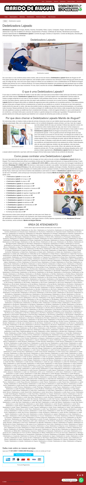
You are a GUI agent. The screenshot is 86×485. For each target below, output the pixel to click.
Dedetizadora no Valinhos (65, 427)
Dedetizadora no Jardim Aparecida (39, 345)
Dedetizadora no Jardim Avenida (36, 346)
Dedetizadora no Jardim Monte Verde (27, 378)
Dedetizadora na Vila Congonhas (66, 281)
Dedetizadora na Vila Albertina (73, 267)
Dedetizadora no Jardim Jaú (21, 372)
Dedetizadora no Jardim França (36, 365)
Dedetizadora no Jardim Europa (35, 363)
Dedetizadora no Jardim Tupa (41, 409)
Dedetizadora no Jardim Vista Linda (19, 414)
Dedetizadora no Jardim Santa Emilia (22, 392)
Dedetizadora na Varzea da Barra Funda (37, 267)
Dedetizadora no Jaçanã (46, 340)
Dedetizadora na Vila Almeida (47, 269)
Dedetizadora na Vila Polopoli (73, 313)
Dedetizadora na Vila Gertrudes (11, 292)
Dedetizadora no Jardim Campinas (70, 350)
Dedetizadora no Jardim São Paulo (12, 402)
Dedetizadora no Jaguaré (61, 340)
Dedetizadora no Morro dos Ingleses (19, 416)
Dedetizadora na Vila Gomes (28, 292)
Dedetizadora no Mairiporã (45, 439)
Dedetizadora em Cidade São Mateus (13, 255)
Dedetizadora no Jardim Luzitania (15, 373)
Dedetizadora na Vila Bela (49, 274)
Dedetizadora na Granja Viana (60, 257)
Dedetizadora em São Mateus (65, 242)
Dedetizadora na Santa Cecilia (12, 265)
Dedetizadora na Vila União (41, 326)
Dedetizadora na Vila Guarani (65, 292)
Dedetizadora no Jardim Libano (54, 372)
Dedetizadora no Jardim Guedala (53, 367)
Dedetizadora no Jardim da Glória (23, 356)
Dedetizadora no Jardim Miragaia (23, 360)
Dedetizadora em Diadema (66, 422)
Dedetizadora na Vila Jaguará (47, 297)
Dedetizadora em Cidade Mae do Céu (30, 254)
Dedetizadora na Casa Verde (40, 250)
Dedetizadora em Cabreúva (60, 439)
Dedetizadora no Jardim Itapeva (47, 370)
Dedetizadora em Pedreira (17, 238)
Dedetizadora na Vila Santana (19, 319)
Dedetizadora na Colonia (68, 255)
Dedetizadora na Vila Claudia (54, 279)
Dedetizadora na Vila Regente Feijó (34, 316)
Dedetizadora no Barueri (51, 422)
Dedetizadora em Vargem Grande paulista (33, 427)
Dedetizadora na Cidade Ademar (58, 250)
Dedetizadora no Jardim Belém (13, 348)
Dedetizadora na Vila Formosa (24, 291)
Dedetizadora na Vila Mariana (57, 301)
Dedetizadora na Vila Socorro (67, 323)
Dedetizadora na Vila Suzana (49, 324)
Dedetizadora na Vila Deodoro (66, 284)
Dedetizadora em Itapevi (48, 436)
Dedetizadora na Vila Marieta (61, 260)
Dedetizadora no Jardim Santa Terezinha (61, 395)
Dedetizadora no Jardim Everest (53, 363)
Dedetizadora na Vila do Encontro (37, 286)
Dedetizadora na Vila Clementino (30, 281)
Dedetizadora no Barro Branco (42, 329)
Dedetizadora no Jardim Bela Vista (73, 346)
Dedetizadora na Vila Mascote (12, 269)
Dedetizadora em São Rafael (25, 243)
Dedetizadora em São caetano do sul (27, 424)
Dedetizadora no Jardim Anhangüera (19, 345)
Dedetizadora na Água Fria (16, 247)
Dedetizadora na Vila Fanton (49, 289)
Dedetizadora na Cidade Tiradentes (33, 255)
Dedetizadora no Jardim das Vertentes (64, 360)
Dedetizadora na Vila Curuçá (56, 282)
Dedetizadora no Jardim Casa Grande (20, 353)
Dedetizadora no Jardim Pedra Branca (58, 383)
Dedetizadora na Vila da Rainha (73, 282)
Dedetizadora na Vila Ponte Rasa (29, 314)
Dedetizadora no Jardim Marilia (73, 375)
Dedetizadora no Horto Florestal (20, 338)
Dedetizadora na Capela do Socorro (22, 250)
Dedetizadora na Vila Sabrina (26, 318)
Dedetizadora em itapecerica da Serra (71, 429)
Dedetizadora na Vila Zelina (72, 326)
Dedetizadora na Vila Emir (63, 287)
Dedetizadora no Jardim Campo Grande (36, 351)
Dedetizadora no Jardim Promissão (15, 389)
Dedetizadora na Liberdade (40, 259)
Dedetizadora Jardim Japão (30, 421)
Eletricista (56, 1)
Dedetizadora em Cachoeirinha (46, 230)
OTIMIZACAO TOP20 (77, 481)
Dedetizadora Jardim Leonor (37, 372)
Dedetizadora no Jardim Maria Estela (34, 375)
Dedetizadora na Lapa (8, 259)
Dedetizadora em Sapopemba (42, 243)
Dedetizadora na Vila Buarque (21, 275)
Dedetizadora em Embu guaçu (33, 429)
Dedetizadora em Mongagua (57, 434)
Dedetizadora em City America (37, 232)
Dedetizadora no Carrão (74, 335)
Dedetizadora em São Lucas (48, 242)
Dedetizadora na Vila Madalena (50, 299)
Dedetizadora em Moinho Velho (45, 237)
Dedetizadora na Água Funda (32, 247)
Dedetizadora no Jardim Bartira (54, 346)
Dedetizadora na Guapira (75, 257)
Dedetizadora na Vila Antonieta (11, 272)
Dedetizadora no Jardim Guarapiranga (33, 367)
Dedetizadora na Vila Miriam (73, 301)
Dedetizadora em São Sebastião (74, 434)
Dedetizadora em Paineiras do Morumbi (42, 260)
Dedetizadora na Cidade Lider (11, 254)
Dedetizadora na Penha (15, 262)
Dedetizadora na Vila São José (16, 323)
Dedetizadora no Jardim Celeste (59, 353)
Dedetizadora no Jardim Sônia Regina (34, 405)
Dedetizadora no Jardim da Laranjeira (43, 356)
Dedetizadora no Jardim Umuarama (19, 410)
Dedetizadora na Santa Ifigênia (29, 265)
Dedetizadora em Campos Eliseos (64, 230)
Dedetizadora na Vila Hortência (47, 421)
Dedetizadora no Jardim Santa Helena (43, 392)
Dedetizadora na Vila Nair (59, 304)
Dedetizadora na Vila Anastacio (35, 270)
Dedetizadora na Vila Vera (57, 326)
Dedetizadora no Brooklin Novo (59, 331)
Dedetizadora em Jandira (63, 436)
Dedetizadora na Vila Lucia (34, 299)
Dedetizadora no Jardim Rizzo (29, 390)
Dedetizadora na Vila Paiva (37, 309)
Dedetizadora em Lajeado (51, 414)
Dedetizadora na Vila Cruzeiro (39, 282)
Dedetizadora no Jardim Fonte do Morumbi (15, 365)
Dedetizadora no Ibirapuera (37, 338)
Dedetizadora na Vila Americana (17, 270)
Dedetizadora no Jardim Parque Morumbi (19, 382)
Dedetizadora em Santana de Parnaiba (31, 436)
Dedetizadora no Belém (57, 329)
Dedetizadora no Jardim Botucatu (71, 348)
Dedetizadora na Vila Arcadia (45, 272)
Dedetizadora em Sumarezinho (12, 245)
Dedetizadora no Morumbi (68, 416)
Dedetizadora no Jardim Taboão (11, 407)
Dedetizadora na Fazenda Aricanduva (22, 257)
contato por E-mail (45, 451)
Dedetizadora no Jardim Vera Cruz (57, 410)
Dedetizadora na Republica (74, 264)
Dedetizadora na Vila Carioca (66, 277)
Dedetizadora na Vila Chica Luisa (12, 281)
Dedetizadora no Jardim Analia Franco (20, 343)
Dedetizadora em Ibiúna (15, 439)
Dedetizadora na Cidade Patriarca (51, 254)
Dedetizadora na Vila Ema (48, 287)
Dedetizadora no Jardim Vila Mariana (40, 412)
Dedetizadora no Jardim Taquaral (30, 407)
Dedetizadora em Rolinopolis (42, 240)
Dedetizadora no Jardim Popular (52, 387)
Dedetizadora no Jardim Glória (54, 365)
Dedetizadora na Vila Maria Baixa (39, 301)
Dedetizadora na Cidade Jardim (37, 252)
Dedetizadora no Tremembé (52, 416)
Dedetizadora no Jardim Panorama (58, 380)
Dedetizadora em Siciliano (58, 243)
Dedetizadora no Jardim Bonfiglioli (52, 348)
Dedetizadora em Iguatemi (53, 338)
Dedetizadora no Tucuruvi (37, 416)
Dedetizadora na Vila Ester (33, 289)
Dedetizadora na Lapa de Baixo (24, 259)
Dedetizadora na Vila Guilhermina (23, 294)
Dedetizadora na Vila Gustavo (12, 287)
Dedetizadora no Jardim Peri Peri (54, 385)
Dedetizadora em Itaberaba (66, 233)
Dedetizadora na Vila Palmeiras (53, 309)
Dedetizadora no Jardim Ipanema (72, 368)
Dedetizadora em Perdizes (32, 238)
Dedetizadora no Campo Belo (64, 333)
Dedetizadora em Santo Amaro (74, 240)
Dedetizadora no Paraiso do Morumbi (37, 417)
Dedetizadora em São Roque (41, 438)
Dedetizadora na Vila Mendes (65, 296)
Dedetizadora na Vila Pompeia (11, 314)
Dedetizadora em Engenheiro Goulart (56, 232)
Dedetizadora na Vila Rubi (11, 318)
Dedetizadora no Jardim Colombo (66, 355)
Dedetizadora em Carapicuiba (12, 436)
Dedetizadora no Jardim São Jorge (32, 400)
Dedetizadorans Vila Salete (42, 318)
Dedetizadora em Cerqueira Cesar (19, 232)
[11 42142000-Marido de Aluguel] (29, 8)
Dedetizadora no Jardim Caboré (31, 350)
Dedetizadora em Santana (58, 240)
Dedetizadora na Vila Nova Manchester (25, 308)
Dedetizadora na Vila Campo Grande (47, 277)
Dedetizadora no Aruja (43, 426)
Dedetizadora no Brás (44, 331)
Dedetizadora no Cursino (54, 336)
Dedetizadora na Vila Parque (11, 311)
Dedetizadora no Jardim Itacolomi (29, 370)
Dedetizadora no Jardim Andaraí (59, 343)
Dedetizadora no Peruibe (9, 434)
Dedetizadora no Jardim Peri (36, 385)
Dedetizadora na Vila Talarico (66, 324)
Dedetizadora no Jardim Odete (21, 380)
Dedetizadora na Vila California (74, 275)
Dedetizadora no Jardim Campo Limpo (58, 351)
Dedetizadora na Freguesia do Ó (42, 257)
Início (43, 1)
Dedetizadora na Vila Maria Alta (21, 301)
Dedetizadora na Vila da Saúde (11, 284)
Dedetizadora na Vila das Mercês (48, 284)
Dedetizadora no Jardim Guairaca (72, 365)
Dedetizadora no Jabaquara (17, 340)
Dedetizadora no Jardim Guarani (13, 367)
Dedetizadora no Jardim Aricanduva (58, 345)
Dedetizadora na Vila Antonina (28, 272)
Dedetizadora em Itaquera (36, 235)
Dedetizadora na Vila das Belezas (29, 284)
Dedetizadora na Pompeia (49, 262)
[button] (81, 480)
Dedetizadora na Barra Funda (18, 248)
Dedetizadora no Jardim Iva (64, 370)
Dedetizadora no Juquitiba (30, 439)
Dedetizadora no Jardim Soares (14, 405)
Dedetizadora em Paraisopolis (63, 237)
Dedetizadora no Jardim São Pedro (31, 402)
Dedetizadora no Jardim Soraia (53, 405)
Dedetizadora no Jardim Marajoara (70, 373)
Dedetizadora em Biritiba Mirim (12, 431)
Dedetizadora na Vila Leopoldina (17, 299)
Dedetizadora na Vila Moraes (11, 304)
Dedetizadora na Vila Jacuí (31, 297)
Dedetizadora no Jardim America (55, 341)
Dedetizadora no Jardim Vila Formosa (19, 412)
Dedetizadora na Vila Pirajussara (55, 313)
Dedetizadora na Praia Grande (12, 426)
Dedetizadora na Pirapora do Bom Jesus (60, 438)
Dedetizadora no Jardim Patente (39, 382)
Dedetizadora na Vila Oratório (21, 309)
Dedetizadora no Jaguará (32, 340)
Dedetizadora (63, 1)
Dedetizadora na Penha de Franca (57, 417)
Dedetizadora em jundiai (14, 427)
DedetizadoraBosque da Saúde (28, 331)
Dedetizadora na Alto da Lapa (11, 328)
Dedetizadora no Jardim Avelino (18, 346)
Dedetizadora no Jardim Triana (24, 409)
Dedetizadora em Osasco (75, 424)
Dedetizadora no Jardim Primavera (71, 387)
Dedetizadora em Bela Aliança (35, 248)
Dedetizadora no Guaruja (42, 434)
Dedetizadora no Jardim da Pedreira (63, 356)
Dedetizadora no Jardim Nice (65, 378)
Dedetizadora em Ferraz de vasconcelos (57, 432)
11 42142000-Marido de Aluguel (15, 481)
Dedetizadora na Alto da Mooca (28, 328)
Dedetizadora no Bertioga (75, 432)
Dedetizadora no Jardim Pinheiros (14, 387)
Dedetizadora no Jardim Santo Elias (24, 397)
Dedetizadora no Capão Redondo (42, 335)
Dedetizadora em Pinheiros (61, 238)
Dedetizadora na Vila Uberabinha (24, 326)
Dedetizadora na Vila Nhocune (12, 306)
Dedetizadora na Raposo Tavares (57, 264)
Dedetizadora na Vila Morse (44, 304)
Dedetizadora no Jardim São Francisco (49, 399)
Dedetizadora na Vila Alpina (63, 269)
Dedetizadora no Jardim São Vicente (72, 402)
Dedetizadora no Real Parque (29, 395)
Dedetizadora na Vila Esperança (16, 289)
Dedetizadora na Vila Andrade (52, 270)
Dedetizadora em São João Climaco (30, 242)
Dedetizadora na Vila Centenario (72, 279)
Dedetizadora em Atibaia (38, 432)
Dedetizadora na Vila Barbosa (17, 274)
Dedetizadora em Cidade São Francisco (71, 254)
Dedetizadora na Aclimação (62, 245)
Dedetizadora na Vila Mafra (67, 299)
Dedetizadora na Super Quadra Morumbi (15, 267)
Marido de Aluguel (71, 1)
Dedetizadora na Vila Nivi (27, 306)
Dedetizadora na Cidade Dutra (20, 252)
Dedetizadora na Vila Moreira (28, 304)
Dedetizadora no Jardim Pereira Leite (18, 385)
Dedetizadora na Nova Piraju (73, 419)
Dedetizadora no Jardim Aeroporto (18, 341)
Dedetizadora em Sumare (72, 243)
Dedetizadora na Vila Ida (59, 294)
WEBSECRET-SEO (65, 481)
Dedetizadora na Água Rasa (48, 247)
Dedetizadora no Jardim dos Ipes (25, 362)
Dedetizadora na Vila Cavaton (38, 279)
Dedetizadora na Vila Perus (22, 313)
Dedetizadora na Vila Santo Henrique (39, 321)
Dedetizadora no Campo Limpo (20, 419)
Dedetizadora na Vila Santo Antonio (57, 319)
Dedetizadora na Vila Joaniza (63, 297)
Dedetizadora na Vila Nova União (64, 308)
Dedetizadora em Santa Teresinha (47, 265)
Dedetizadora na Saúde (64, 265)
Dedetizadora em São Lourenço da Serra (21, 438)
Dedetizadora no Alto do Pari (65, 328)
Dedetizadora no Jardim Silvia (72, 404)
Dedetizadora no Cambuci (48, 333)
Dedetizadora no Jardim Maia (33, 373)
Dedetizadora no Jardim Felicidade (72, 363)
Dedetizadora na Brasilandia (67, 248)
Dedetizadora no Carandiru (59, 335)
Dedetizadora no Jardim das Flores (64, 358)
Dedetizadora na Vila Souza (33, 324)
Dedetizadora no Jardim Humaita (31, 368)
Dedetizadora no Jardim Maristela (30, 377)
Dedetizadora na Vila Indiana (48, 296)
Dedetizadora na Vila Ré (17, 316)
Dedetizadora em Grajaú (68, 336)
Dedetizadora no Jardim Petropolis (73, 385)
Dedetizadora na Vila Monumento (71, 302)
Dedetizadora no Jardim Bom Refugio (32, 348)
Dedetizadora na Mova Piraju (22, 260)
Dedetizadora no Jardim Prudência (35, 389)
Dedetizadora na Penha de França (31, 262)
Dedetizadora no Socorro (60, 394)
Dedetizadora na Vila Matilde (37, 275)
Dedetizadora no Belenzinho (72, 329)
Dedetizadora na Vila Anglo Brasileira (71, 270)
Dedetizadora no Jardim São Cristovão (28, 399)
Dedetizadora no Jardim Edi (61, 362)
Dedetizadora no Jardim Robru (46, 390)
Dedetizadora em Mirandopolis (13, 237)
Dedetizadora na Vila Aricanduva (62, 272)
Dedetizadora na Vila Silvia (51, 323)
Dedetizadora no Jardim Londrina (73, 372)
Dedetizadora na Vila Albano (56, 267)
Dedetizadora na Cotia (51, 427)
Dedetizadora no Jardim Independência (51, 368)
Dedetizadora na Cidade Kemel (72, 252)
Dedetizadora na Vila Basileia (33, 274)
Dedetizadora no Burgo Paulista (17, 333)
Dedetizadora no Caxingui (24, 336)
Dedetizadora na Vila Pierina (38, 313)
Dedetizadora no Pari (43, 395)
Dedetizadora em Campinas (16, 429)
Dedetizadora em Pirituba (26, 240)
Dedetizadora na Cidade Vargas (52, 255)
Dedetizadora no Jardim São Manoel (71, 400)
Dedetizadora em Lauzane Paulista (70, 235)
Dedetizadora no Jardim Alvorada (37, 341)
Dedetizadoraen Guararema (29, 431)
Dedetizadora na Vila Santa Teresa (37, 319)
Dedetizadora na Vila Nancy (74, 304)
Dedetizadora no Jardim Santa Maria (29, 394)
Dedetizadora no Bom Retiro (11, 331)
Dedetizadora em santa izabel (62, 431)
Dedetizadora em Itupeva (31, 441)
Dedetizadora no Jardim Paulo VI (38, 383)
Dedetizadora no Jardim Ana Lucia (41, 343)
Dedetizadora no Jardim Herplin (13, 368)
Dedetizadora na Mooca (67, 259)
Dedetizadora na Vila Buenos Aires (55, 275)
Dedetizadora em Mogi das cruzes (59, 426)
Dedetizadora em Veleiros (28, 245)
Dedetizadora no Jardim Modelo (48, 377)
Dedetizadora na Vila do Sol (73, 286)
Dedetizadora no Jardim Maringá (11, 377)
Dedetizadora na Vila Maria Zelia (45, 245)
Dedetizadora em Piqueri (75, 238)
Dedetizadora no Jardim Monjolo (66, 377)
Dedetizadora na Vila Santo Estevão (18, 321)
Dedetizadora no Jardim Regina (53, 389)
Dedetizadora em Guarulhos (28, 426)
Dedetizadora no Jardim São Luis (52, 400)
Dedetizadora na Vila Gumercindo (42, 291)
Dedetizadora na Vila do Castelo (18, 286)
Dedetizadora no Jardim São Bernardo (65, 397)
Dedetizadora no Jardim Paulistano (18, 383)
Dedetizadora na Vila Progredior (64, 314)
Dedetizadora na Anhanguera (64, 247)
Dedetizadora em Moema (29, 237)
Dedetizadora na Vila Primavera (47, 314)
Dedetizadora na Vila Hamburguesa (42, 294)
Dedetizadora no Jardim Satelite (35, 404)
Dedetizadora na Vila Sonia (17, 324)
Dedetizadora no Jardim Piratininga (33, 387)
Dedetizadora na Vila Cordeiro (22, 282)
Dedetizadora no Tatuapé (46, 394)
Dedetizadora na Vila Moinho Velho (32, 302)
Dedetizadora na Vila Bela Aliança (66, 274)
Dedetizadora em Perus (46, 238)
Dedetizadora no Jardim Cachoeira (50, 350)
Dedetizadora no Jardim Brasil (14, 350)
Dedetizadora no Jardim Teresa (48, 407)
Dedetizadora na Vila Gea (75, 291)
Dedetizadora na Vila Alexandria (29, 269)
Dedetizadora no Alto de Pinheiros (47, 328)
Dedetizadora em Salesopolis (45, 431)
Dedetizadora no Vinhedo (45, 441)
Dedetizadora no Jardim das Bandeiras (43, 358)
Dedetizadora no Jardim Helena (71, 367)
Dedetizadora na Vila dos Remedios (30, 287)
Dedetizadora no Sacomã (75, 394)
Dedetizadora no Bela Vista (51, 248)
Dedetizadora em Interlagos (50, 233)
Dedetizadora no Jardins (36, 414)
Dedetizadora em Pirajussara (11, 240)
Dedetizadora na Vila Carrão (21, 279)
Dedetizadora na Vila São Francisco (59, 321)
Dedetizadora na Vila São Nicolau (34, 323)
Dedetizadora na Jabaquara (27, 311)
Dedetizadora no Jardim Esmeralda (16, 363)
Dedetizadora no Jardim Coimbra (47, 355)
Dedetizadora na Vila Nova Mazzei (46, 308)
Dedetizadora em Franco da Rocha (21, 432)
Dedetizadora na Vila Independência (30, 296)
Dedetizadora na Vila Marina (19, 264)
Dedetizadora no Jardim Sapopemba (15, 404)
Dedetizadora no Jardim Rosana (64, 390)
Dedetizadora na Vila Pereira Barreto (63, 311)
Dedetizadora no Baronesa (26, 329)
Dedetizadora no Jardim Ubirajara (59, 409)
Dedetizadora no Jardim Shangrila (54, 404)
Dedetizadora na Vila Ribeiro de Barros (55, 316)
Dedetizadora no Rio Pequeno (12, 395)
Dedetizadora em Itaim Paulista (20, 235)
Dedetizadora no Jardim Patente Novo (59, 382)
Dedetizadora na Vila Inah (73, 294)
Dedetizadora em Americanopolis (12, 230)
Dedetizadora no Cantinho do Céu (23, 335)
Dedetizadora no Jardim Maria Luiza (54, 375)
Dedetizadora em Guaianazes (17, 233)
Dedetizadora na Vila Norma (42, 306)
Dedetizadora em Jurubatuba (52, 235)
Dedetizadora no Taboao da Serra (51, 429)
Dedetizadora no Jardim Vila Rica (59, 412)
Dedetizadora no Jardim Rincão (11, 390)
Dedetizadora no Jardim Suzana (71, 405)
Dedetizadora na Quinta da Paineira (38, 264)
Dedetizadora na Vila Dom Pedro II (56, 286)
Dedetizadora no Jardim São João (13, 400)
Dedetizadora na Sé (76, 265)
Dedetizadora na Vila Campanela (11, 277)
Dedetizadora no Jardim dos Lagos (44, 362)
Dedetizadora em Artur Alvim (29, 230)
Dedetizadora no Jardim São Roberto (52, 402)
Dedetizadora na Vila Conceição (48, 281)
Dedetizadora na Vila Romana (75, 316)
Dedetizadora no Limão (65, 414)
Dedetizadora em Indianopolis (34, 233)
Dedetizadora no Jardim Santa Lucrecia (64, 392)
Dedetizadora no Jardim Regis (71, 389)
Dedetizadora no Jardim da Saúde (23, 358)
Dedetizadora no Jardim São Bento (44, 397)
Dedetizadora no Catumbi (9, 336)
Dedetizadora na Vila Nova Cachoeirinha (62, 306)
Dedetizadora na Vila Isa (16, 297)
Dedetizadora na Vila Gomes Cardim (47, 292)
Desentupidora (49, 1)
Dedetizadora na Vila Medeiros (11, 296)
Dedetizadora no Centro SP (39, 336)
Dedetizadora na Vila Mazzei (28, 277)
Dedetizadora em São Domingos (11, 242)
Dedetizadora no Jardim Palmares (39, 380)
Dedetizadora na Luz (54, 259)
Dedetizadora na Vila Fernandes (66, 289)
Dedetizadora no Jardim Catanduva (40, 353)
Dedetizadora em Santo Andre (46, 424)
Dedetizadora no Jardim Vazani (38, 410)
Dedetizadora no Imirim (67, 338)
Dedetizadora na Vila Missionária (13, 302)
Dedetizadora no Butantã (33, 333)
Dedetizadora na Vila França (59, 291)
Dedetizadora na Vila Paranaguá (71, 309)
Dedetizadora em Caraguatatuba (25, 434)
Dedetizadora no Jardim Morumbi (47, 378)
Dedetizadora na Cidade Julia (55, 252)
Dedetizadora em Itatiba (59, 441)
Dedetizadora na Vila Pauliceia (44, 311)
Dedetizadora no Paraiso (19, 417)
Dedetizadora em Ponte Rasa (64, 262)
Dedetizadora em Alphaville (36, 422)
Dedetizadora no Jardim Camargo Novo (14, 351)
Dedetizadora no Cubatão (16, 441)
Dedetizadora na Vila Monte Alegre (52, 302)
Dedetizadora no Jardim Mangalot (51, 373)
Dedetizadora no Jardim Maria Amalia (13, 375)
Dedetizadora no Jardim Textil (65, 407)
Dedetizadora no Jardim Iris (11, 370)
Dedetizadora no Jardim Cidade (14, 355)
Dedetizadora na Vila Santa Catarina (60, 318)
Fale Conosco (79, 1)
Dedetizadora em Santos (61, 424)
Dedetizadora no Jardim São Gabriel (70, 399)
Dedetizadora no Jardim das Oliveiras (43, 360)
